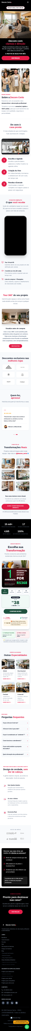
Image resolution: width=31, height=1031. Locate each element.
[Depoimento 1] (14, 434)
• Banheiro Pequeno (6, 955)
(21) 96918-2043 (7, 990)
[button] (8, 463)
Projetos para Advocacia (8, 983)
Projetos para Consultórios (8, 980)
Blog (3, 951)
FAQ (3, 944)
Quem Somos (11, 1020)
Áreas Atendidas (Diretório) (8, 960)
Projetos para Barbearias (8, 971)
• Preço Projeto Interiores (7, 957)
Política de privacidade (9, 1023)
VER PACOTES (15, 346)
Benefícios (4, 937)
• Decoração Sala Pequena (7, 953)
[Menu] (27, 2)
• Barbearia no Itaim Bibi (6, 973)
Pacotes (4, 942)
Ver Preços (15, 58)
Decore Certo (6, 2)
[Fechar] (29, 1020)
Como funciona (5, 939)
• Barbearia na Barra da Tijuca (7, 976)
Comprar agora (15, 611)
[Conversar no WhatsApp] (27, 1027)
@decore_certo (21, 453)
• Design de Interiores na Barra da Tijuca (9, 962)
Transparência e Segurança (15, 1026)
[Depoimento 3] (17, 434)
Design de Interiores (7, 948)
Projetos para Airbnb (7, 978)
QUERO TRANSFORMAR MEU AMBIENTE (15, 506)
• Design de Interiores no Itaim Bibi (8, 964)
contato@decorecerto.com (10, 992)
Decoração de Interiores (8, 946)
